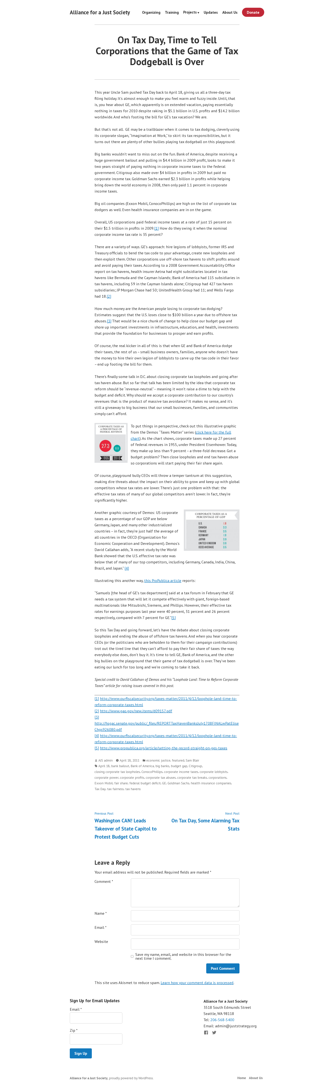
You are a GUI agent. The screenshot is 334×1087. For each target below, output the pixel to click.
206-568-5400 (222, 1019)
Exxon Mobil (104, 783)
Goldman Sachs (178, 783)
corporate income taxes (181, 771)
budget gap (179, 766)
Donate (253, 12)
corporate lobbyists (213, 771)
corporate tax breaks (192, 777)
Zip (73, 1030)
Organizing (151, 12)
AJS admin (105, 760)
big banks (162, 766)
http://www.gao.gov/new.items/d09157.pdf (136, 710)
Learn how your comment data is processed (197, 982)
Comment (104, 881)
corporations (218, 777)
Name (101, 913)
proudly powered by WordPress (131, 1078)
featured (178, 760)
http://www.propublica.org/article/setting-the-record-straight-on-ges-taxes (163, 748)
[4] (126, 568)
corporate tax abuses (161, 777)
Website (101, 941)
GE (164, 783)
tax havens (133, 789)
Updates (211, 12)
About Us (230, 12)
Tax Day (100, 789)
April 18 (104, 766)
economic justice (158, 760)
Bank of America (142, 766)
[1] (156, 228)
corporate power (106, 777)
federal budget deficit (145, 783)
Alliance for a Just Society (100, 12)
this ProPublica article (162, 580)
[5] (173, 617)
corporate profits (132, 777)
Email (101, 927)
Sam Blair (192, 760)
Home (241, 1078)
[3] (109, 321)
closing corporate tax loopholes (117, 771)
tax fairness (115, 789)
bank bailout (120, 766)
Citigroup (195, 766)
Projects (190, 12)
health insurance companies (211, 783)
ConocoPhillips (152, 771)
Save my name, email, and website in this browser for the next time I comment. (183, 956)
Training (172, 12)
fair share (121, 783)
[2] (109, 296)
